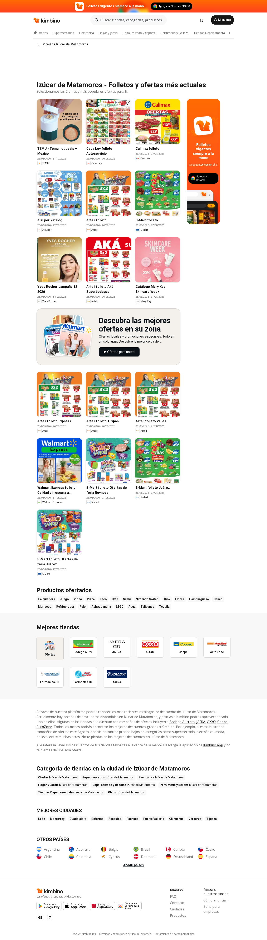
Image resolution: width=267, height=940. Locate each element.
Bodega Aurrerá (182, 721)
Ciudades (177, 909)
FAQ (173, 896)
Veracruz (195, 818)
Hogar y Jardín (108, 33)
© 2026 (84, 934)
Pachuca (132, 818)
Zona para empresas (211, 909)
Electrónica (86, 33)
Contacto (177, 902)
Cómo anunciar (215, 900)
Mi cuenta (225, 19)
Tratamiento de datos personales (174, 934)
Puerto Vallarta (153, 818)
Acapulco (114, 818)
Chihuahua (176, 818)
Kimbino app (213, 745)
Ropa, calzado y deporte (139, 33)
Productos (178, 915)
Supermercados (63, 33)
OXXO (211, 721)
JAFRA (200, 721)
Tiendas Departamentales (211, 33)
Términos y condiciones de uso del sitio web (125, 934)
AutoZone (44, 726)
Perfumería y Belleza (175, 33)
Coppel (222, 721)
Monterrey (57, 818)
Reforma (97, 818)
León (41, 818)
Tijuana (211, 818)
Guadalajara (77, 818)
